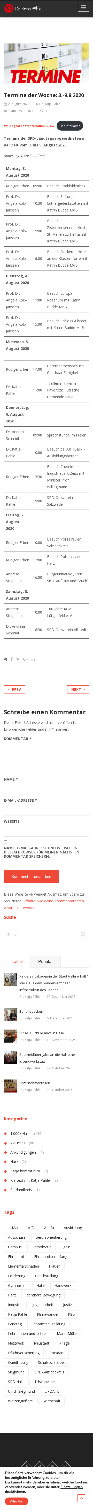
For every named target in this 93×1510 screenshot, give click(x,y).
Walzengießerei (21, 1400)
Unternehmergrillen (34, 1083)
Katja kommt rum (25, 1170)
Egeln (65, 1246)
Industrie (15, 1304)
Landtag (15, 1323)
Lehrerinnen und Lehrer (27, 1333)
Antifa (49, 1227)
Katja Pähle (17, 1314)
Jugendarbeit (42, 1304)
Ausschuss (17, 1237)
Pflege (64, 1343)
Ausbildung (73, 1227)
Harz (14, 1161)
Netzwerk (16, 1343)
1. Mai (13, 1227)
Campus (15, 1246)
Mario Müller (67, 1333)
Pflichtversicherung (24, 1352)
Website (12, 821)
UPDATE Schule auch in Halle (41, 1033)
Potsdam (57, 1352)
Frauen (54, 1266)
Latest (17, 961)
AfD (31, 1227)
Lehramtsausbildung (48, 1323)
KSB (71, 1314)
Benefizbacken (31, 1011)
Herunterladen (70, 126)
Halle (40, 1285)
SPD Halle (16, 1381)
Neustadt (41, 1343)
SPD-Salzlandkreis (49, 1372)
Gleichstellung (46, 1275)
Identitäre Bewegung (43, 1295)
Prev (16, 689)
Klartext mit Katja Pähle (30, 1180)
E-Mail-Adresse (20, 800)
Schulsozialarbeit (52, 1362)
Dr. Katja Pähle (49, 104)
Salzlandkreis (21, 1189)
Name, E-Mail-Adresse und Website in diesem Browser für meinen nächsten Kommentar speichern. (41, 852)
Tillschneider (44, 1381)
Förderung (16, 1275)
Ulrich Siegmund (21, 1391)
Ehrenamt (16, 1256)
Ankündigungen (23, 1152)
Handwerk (63, 1285)
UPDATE (52, 1391)
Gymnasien (17, 1285)
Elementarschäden (23, 1266)
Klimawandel (47, 1314)
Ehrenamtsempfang (50, 1256)
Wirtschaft (51, 1400)
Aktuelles (15, 111)
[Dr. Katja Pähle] (22, 8)
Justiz (67, 1304)
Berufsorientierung (51, 1237)
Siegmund (16, 1372)
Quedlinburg (18, 1362)
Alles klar (16, 1501)
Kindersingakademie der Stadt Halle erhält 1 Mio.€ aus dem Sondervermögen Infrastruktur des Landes (54, 983)
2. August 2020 (18, 104)
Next (76, 689)
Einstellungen (71, 1487)
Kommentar (17, 739)
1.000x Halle (20, 1133)
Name (11, 779)
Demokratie (41, 1246)
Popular (45, 961)
